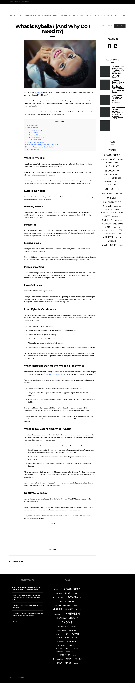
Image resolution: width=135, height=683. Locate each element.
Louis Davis (52, 549)
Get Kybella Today (32, 149)
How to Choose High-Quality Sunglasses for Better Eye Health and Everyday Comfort (118, 72)
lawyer (105, 213)
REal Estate (118, 224)
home (113, 198)
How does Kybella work (53, 374)
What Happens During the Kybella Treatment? (42, 144)
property (107, 224)
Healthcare (107, 193)
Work (121, 245)
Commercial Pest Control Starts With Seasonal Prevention (117, 98)
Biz (94, 16)
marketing (116, 216)
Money (72, 16)
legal (114, 213)
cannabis (104, 159)
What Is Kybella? (31, 125)
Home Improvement (112, 202)
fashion (117, 178)
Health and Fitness (84, 516)
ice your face (68, 483)
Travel (13, 16)
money (108, 219)
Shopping (80, 16)
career (121, 159)
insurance (118, 206)
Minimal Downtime (36, 137)
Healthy (119, 193)
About (17, 2)
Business (113, 154)
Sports (106, 16)
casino (109, 162)
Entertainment (30, 16)
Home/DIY (115, 16)
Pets (55, 16)
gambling (113, 185)
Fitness (118, 181)
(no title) (14, 621)
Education (63, 16)
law (117, 209)
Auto (123, 16)
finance (108, 181)
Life (121, 213)
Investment (109, 209)
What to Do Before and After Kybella (39, 147)
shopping (117, 227)
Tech (100, 16)
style (113, 230)
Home (11, 2)
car (113, 159)
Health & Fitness (44, 16)
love (107, 216)
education (113, 170)
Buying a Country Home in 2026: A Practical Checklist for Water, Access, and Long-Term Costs (118, 86)
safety (108, 227)
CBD (116, 162)
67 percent (39, 92)
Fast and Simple (34, 135)
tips (119, 233)
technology (110, 233)
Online (119, 220)
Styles (89, 16)
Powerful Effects (35, 140)
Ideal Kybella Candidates (34, 142)
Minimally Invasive (35, 130)
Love (20, 16)
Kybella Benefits (31, 128)
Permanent (33, 132)
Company (113, 166)
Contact (25, 2)
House (108, 205)
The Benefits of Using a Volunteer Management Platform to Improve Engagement (118, 113)
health (53, 524)
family (107, 178)
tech (121, 230)
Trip (119, 237)
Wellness (110, 245)
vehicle (112, 241)
